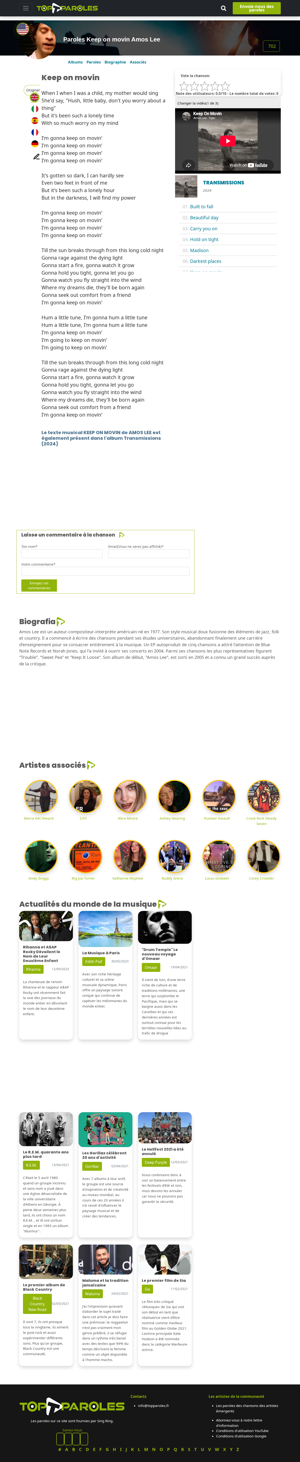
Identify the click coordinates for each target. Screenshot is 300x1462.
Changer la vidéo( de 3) (197, 103)
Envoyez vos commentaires (39, 585)
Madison (199, 250)
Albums (75, 62)
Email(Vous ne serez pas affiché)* (136, 546)
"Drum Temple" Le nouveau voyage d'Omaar (160, 954)
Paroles (93, 62)
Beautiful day (204, 217)
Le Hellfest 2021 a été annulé (163, 1151)
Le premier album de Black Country (44, 1287)
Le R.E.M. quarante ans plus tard (46, 1154)
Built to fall (201, 206)
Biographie (115, 62)
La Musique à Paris (101, 953)
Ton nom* (29, 546)
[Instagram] (76, 1439)
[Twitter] (84, 1439)
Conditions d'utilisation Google (241, 1436)
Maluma (92, 1293)
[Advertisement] (150, 481)
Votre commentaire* (38, 564)
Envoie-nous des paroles (257, 8)
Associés (138, 62)
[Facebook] (60, 1439)
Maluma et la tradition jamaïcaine (105, 1283)
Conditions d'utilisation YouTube (242, 1430)
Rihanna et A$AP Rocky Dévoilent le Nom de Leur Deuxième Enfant (41, 953)
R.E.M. (31, 1165)
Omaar (151, 967)
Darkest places (205, 261)
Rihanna (33, 969)
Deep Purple (156, 1162)
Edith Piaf (93, 961)
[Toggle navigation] (25, 8)
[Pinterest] (68, 1439)
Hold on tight (204, 239)
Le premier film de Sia (164, 1280)
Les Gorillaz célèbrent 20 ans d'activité (104, 1155)
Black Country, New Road (37, 1304)
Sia (147, 1289)
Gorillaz (92, 1166)
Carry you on (204, 228)
